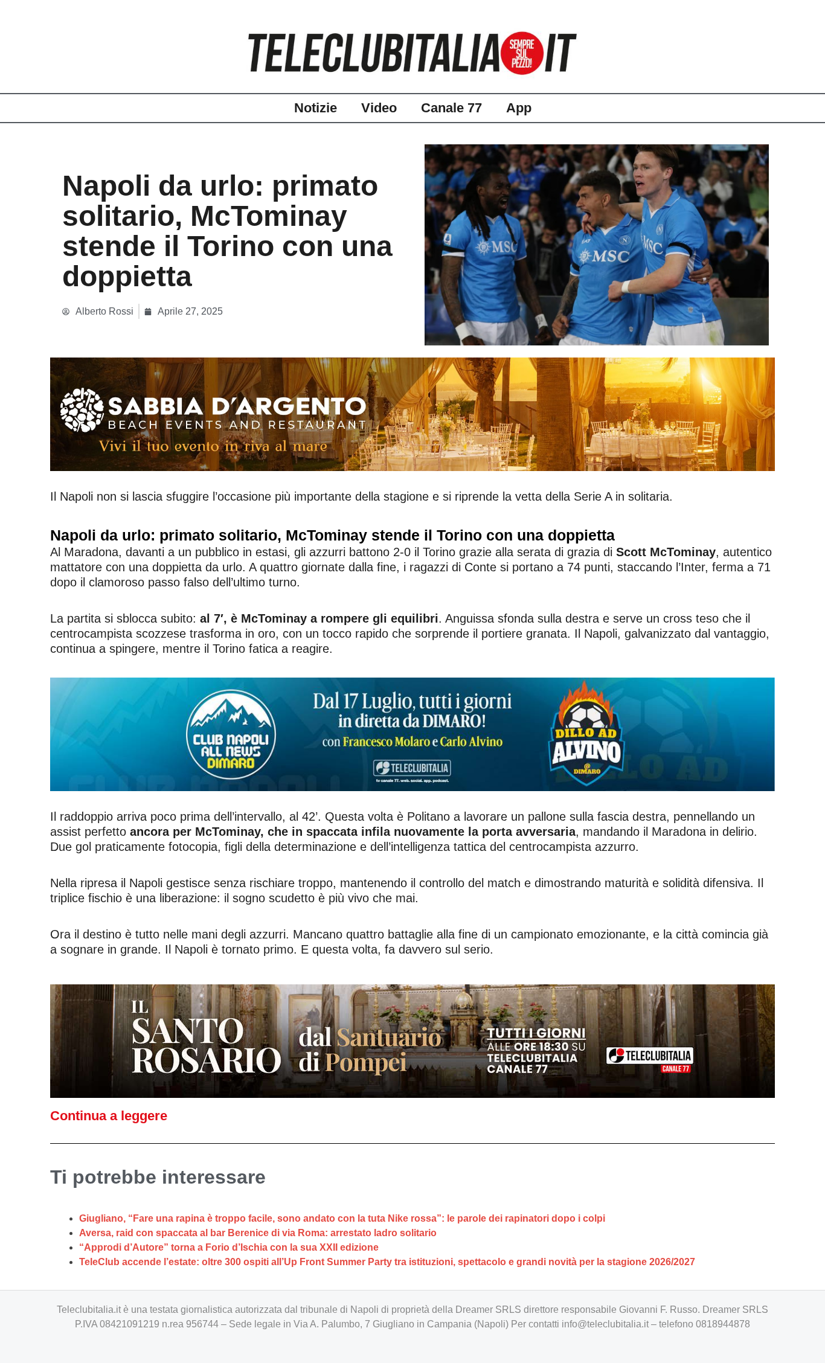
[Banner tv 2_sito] (412, 1040)
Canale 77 (451, 107)
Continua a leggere (108, 1115)
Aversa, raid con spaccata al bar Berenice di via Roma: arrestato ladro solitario (258, 1233)
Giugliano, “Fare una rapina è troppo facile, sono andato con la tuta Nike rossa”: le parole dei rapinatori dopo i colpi (342, 1218)
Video (379, 107)
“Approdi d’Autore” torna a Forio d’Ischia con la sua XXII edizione (229, 1247)
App (518, 107)
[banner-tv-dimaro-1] (412, 733)
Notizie (315, 107)
